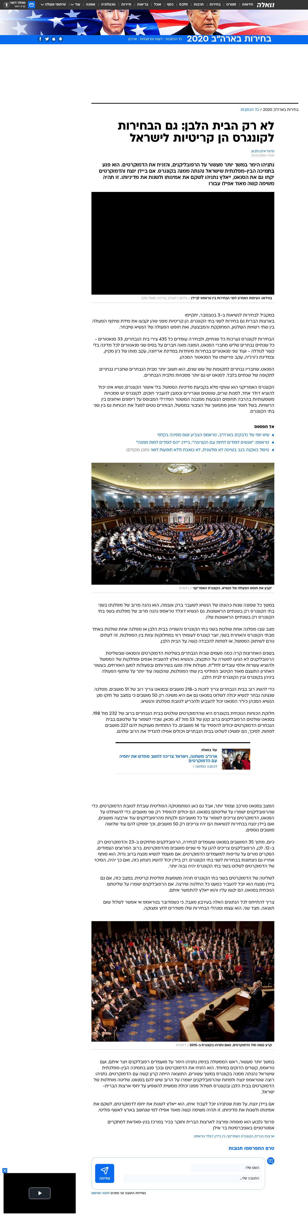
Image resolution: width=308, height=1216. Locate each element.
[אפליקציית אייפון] (54, 39)
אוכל (157, 4)
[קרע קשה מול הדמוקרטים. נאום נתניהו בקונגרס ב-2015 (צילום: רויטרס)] (182, 985)
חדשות (247, 4)
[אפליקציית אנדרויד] (61, 39)
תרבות (199, 4)
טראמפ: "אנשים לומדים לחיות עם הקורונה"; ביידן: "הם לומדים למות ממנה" (202, 443)
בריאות (142, 4)
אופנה (90, 4)
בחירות (215, 4)
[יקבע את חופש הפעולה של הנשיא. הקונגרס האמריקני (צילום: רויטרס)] (182, 528)
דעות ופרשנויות (151, 39)
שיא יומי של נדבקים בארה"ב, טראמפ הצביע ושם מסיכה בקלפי (213, 435)
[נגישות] (7, 5)
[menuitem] (244, 4)
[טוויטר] (47, 39)
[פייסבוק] (40, 39)
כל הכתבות (174, 39)
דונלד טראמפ (203, 1136)
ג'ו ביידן (220, 1136)
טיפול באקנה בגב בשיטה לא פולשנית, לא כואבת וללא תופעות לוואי (210, 450)
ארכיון (132, 39)
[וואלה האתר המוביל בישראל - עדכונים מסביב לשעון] (265, 4)
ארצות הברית (264, 1136)
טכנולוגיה (108, 4)
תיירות (126, 4)
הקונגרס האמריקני (240, 1136)
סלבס (183, 4)
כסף (170, 4)
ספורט (231, 4)
